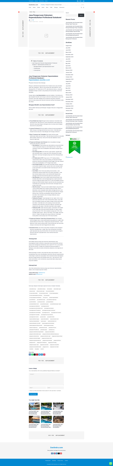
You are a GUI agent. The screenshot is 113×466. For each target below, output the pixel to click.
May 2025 (68, 63)
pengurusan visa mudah (54, 346)
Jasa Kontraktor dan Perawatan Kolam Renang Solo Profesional (74, 38)
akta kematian (49, 288)
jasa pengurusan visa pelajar (34, 314)
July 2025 (68, 59)
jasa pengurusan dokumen (49, 308)
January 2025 (69, 72)
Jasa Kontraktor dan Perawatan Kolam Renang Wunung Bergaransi (33, 413)
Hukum (43, 7)
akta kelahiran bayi (32, 288)
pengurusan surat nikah (44, 344)
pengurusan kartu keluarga (47, 340)
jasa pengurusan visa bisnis (56, 312)
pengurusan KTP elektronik (42, 342)
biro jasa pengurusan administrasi (35, 297)
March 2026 (68, 52)
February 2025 (69, 70)
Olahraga (56, 7)
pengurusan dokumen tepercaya (35, 340)
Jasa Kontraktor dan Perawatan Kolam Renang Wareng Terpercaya (58, 413)
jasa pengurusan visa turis (34, 316)
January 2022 (69, 110)
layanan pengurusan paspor (49, 325)
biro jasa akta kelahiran (50, 291)
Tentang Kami (37, 68)
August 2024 (69, 81)
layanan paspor (43, 321)
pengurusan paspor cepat (34, 344)
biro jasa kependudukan (54, 293)
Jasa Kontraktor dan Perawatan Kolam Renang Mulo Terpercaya (58, 426)
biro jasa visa (45, 297)
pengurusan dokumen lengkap (34, 338)
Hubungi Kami (37, 70)
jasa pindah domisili (50, 316)
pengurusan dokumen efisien (57, 336)
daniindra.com (39, 274)
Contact (66, 460)
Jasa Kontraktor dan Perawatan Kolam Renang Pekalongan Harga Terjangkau (74, 27)
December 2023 (69, 99)
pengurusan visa (45, 346)
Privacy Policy (60, 460)
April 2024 (68, 90)
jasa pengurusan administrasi (34, 306)
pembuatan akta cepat (43, 327)
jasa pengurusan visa (46, 312)
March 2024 (68, 92)
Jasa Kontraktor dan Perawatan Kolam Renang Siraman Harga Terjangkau (46, 413)
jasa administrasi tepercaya (51, 299)
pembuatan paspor (43, 329)
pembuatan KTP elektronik (34, 329)
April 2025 (68, 65)
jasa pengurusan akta (45, 306)
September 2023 (69, 106)
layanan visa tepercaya (33, 327)
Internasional (61, 7)
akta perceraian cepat (40, 291)
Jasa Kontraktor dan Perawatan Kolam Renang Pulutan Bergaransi (33, 426)
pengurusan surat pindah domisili (35, 346)
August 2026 (69, 45)
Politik (51, 7)
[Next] (83, 4)
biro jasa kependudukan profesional (35, 295)
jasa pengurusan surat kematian (35, 312)
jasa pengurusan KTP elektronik (35, 310)
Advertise (54, 460)
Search (67, 12)
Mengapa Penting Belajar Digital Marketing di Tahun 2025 (56, 4)
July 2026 (68, 47)
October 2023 (69, 103)
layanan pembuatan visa (52, 321)
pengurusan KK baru (57, 340)
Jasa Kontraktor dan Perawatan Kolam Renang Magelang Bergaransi (74, 34)
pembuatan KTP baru (52, 327)
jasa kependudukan (49, 301)
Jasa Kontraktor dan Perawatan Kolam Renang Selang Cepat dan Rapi (46, 426)
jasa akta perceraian (41, 301)
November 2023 (69, 101)
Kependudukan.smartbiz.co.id (44, 64)
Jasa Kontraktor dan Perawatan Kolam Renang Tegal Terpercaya (74, 23)
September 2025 (69, 56)
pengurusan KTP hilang (52, 342)
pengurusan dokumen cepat (45, 336)
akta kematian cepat (57, 288)
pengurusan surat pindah (54, 344)
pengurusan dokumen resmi (47, 338)
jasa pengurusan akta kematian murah (36, 308)
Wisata (38, 7)
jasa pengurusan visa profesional (47, 314)
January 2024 (69, 97)
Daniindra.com (33, 4)
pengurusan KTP (32, 342)
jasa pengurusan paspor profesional (48, 310)
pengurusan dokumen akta (34, 336)
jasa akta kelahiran (32, 301)
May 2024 (68, 88)
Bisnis (47, 7)
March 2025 (68, 68)
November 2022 (69, 108)
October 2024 (69, 77)
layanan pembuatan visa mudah (34, 323)
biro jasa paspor (47, 295)
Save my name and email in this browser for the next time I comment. (45, 390)
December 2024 (69, 74)
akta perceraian (32, 291)
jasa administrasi (32, 299)
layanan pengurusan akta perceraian (35, 325)
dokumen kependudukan (53, 297)
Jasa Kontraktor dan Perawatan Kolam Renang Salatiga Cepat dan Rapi (74, 30)
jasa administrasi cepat (41, 299)
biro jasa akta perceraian (43, 293)
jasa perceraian (43, 316)
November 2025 (69, 54)
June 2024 (68, 85)
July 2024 (68, 83)
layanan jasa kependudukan (34, 321)
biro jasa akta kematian (33, 293)
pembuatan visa (51, 329)
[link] (77, 1)
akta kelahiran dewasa (41, 288)
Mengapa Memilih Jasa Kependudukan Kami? (44, 66)
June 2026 (68, 50)
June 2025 (68, 61)
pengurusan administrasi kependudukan (36, 331)
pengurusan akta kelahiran (49, 331)
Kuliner (34, 7)
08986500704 (42, 272)
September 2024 (69, 79)
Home (30, 7)
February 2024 (69, 94)
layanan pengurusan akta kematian (48, 323)
